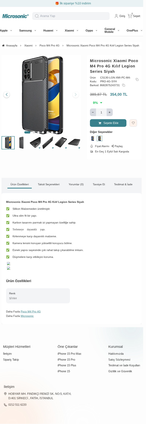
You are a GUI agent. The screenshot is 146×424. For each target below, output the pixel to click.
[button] (27, 131)
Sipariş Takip (11, 359)
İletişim (7, 353)
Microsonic (27, 315)
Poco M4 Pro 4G (31, 311)
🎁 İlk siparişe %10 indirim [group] (72, 3)
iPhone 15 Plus (67, 365)
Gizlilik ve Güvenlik (120, 371)
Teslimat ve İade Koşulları (124, 365)
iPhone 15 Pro (66, 359)
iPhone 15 (64, 371)
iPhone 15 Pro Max (69, 353)
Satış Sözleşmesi (119, 359)
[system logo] (15, 16)
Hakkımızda (116, 353)
